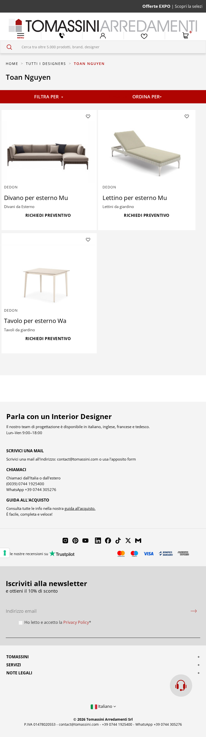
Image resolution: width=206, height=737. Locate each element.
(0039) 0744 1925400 (25, 483)
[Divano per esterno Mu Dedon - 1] (48, 152)
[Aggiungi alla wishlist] (87, 116)
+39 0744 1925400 (117, 724)
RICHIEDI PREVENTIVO (48, 215)
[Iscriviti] (193, 611)
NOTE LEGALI (19, 673)
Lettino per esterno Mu (134, 197)
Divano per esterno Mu (36, 197)
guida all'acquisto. (80, 508)
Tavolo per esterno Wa (35, 320)
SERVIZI (13, 665)
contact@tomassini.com (77, 459)
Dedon (11, 187)
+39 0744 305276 (40, 489)
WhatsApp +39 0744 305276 (158, 724)
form (131, 459)
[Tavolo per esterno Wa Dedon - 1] (48, 275)
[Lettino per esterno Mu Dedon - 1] (146, 152)
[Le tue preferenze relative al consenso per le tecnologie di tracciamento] (5, 553)
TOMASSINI (17, 657)
